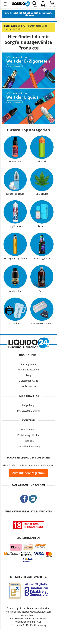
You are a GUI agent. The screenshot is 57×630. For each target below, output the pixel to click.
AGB (39, 621)
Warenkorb (52, 7)
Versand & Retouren (28, 369)
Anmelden (43, 7)
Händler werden (28, 386)
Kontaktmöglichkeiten (28, 435)
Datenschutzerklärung (34, 618)
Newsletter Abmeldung (28, 446)
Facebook (28, 440)
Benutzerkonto (28, 429)
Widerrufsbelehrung (25, 621)
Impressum (16, 618)
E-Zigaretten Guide (28, 380)
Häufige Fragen (28, 405)
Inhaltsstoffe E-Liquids (28, 410)
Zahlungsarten (28, 364)
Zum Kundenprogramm (28, 473)
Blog (28, 375)
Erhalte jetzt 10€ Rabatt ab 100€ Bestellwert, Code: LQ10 (28, 14)
